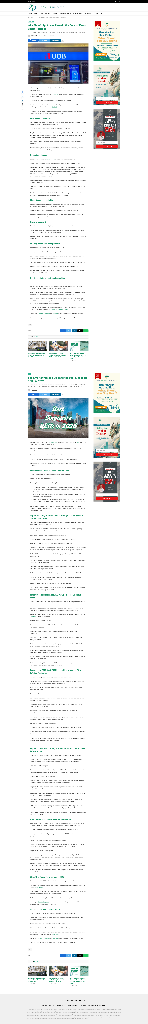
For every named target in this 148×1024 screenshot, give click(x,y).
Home (30, 13)
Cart (101, 13)
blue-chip (55, 94)
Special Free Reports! (65, 13)
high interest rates (52, 442)
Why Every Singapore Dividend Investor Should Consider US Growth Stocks (36, 355)
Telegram (55, 313)
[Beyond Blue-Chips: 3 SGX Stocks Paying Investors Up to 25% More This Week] (58, 346)
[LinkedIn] (22, 99)
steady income (38, 887)
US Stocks (54, 13)
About (35, 13)
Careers (44, 1005)
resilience (33, 616)
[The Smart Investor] (53, 7)
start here (56, 934)
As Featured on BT (77, 13)
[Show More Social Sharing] (62, 40)
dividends (54, 107)
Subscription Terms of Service (97, 1005)
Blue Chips (30, 21)
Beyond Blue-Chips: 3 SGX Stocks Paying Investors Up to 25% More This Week (57, 355)
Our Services (88, 13)
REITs (29, 373)
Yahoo (30, 324)
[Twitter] (22, 96)
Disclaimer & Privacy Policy (57, 1005)
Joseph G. (34, 390)
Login (96, 13)
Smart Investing (45, 13)
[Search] (119, 13)
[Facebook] (22, 92)
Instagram (47, 313)
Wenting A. (34, 35)
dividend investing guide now (60, 309)
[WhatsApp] (22, 107)
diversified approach (43, 902)
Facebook (40, 313)
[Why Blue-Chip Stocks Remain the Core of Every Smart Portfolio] (58, 83)
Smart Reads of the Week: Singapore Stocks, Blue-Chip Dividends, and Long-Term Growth (78, 356)
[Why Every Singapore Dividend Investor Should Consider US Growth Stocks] (37, 346)
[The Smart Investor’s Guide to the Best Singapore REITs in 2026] (58, 438)
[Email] (22, 103)
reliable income (50, 159)
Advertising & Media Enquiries (77, 1005)
